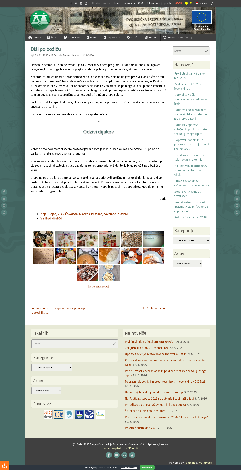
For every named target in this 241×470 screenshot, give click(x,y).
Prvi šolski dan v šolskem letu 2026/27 (150, 342)
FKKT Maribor (152, 308)
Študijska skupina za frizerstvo (145, 411)
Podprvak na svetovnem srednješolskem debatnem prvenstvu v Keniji (191, 114)
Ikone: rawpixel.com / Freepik (120, 448)
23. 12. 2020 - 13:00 (46, 55)
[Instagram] (81, 3)
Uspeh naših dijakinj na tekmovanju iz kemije (154, 392)
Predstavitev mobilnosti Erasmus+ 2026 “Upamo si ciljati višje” (191, 206)
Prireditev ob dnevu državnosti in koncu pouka (155, 405)
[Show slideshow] (98, 286)
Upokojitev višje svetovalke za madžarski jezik (190, 99)
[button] (120, 20)
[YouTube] (76, 3)
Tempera (189, 462)
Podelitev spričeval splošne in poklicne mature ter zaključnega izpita (191, 129)
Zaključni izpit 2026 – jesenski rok (147, 348)
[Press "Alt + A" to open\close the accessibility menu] (4, 465)
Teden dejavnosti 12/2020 (78, 55)
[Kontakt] (86, 3)
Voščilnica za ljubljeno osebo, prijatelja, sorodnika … (59, 310)
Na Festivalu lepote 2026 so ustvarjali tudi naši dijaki (190, 170)
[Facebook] (71, 3)
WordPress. (205, 462)
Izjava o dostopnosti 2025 (128, 3)
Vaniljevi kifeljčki (51, 218)
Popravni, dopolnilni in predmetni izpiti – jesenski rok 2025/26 (191, 144)
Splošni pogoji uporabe (159, 3)
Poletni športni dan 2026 (190, 217)
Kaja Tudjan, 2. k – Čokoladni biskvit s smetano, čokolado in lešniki (84, 214)
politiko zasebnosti (129, 467)
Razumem (147, 467)
